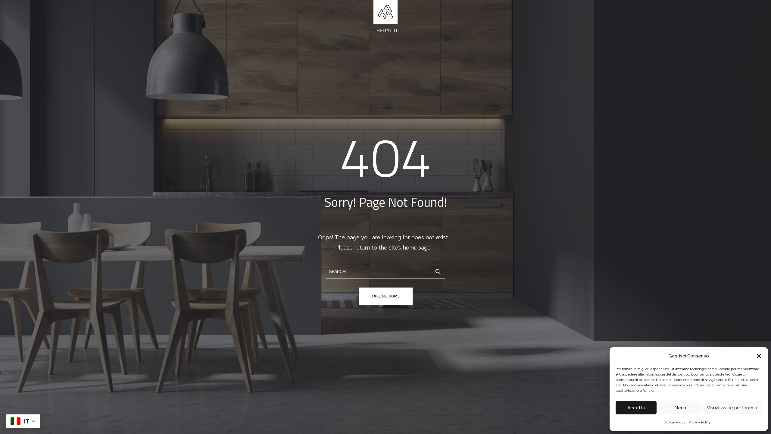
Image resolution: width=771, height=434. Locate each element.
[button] (759, 356)
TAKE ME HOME (385, 296)
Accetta (636, 407)
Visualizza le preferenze (733, 407)
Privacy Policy (699, 422)
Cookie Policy (674, 422)
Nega (680, 407)
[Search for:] (385, 271)
